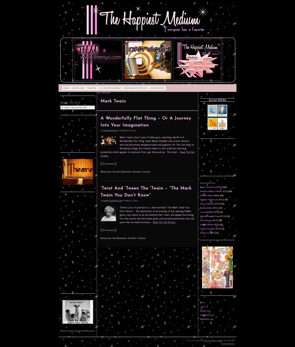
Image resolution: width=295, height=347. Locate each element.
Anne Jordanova (207, 204)
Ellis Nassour (206, 220)
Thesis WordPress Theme (212, 340)
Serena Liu (205, 233)
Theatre (91, 88)
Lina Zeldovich (110, 130)
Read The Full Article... (164, 222)
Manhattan (106, 171)
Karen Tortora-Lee (112, 200)
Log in (202, 307)
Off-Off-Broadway (122, 171)
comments (108, 163)
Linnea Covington (207, 229)
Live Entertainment (110, 88)
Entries (205, 311)
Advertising (157, 88)
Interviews (78, 88)
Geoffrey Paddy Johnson (211, 191)
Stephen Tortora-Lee (209, 200)
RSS (219, 187)
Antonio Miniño (206, 195)
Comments (207, 315)
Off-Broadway (119, 238)
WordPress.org (206, 319)
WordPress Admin (228, 344)
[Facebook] (222, 116)
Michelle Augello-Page (210, 216)
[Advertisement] (77, 133)
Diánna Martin (206, 208)
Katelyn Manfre (207, 224)
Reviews (137, 171)
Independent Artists (136, 88)
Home (66, 88)
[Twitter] (212, 116)
